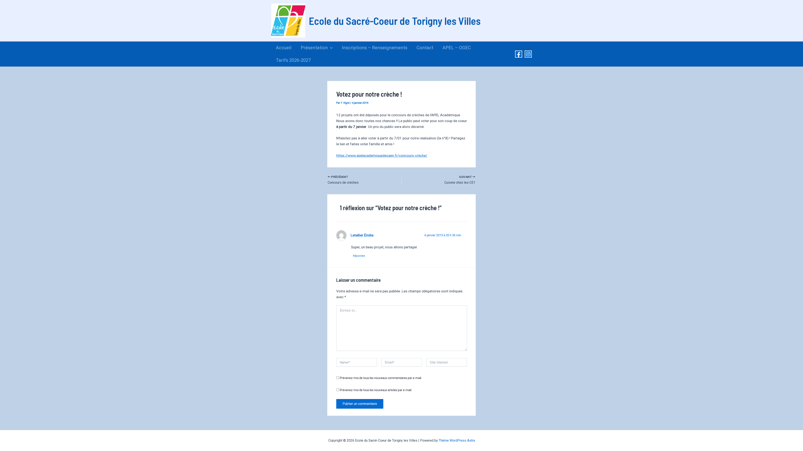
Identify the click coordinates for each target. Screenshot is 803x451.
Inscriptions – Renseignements (374, 47)
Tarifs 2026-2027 (293, 60)
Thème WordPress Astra (457, 440)
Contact (425, 47)
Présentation (314, 47)
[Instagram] (528, 54)
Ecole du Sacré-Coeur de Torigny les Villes (395, 20)
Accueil (284, 47)
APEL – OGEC (456, 47)
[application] (330, 48)
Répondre (359, 255)
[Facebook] (518, 54)
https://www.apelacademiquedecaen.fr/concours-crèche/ (381, 155)
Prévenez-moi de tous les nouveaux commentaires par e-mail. (381, 378)
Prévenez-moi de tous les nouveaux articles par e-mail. (376, 390)
